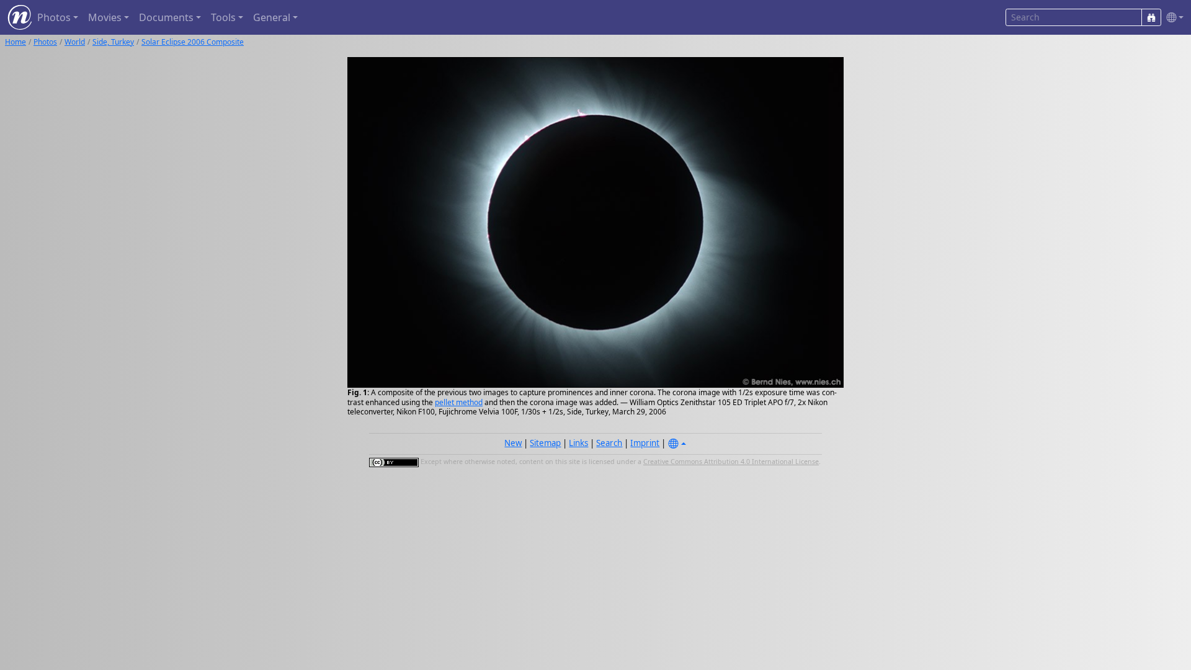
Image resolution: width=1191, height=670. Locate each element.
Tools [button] (223, 17)
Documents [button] (166, 17)
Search (609, 443)
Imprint (644, 443)
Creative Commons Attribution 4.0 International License (731, 461)
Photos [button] (54, 17)
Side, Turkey (113, 42)
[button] (1172, 17)
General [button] (271, 17)
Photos (45, 42)
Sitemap (545, 443)
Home (15, 42)
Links (578, 443)
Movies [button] (105, 17)
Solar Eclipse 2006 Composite (192, 42)
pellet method (459, 402)
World (75, 42)
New (513, 443)
